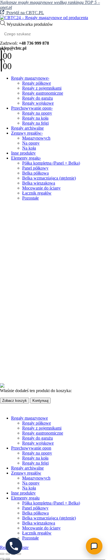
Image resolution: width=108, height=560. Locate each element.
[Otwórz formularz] (94, 546)
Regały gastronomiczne (42, 93)
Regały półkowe (36, 83)
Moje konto (21, 289)
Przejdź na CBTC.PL (24, 12)
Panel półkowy (35, 168)
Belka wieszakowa (38, 183)
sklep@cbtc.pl (37, 246)
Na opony (31, 143)
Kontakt (18, 284)
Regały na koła (35, 118)
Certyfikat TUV (25, 366)
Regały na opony (37, 113)
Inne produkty (23, 153)
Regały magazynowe (29, 78)
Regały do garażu (37, 98)
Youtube (20, 266)
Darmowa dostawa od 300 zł (36, 361)
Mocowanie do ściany (41, 188)
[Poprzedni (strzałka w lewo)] (2, 559)
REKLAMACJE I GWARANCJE (41, 327)
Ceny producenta (26, 356)
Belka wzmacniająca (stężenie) (49, 178)
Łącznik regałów (37, 193)
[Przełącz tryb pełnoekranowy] (8, 554)
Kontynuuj (40, 400)
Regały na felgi (35, 123)
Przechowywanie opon (31, 108)
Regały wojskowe (38, 103)
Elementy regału (25, 158)
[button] (3, 408)
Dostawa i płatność (27, 337)
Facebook (6, 266)
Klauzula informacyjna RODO (38, 317)
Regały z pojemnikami (41, 88)
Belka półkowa (35, 173)
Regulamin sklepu (27, 322)
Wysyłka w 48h (24, 371)
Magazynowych (36, 138)
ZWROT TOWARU (29, 332)
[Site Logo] (44, 17)
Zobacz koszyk (14, 400)
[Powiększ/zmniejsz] (2, 554)
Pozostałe (30, 198)
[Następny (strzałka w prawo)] (8, 559)
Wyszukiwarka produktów (30, 24)
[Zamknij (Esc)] (19, 554)
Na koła (29, 148)
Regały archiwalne (27, 128)
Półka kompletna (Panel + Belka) (51, 163)
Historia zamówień (27, 294)
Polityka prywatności (29, 312)
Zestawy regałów (26, 133)
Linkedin (33, 266)
